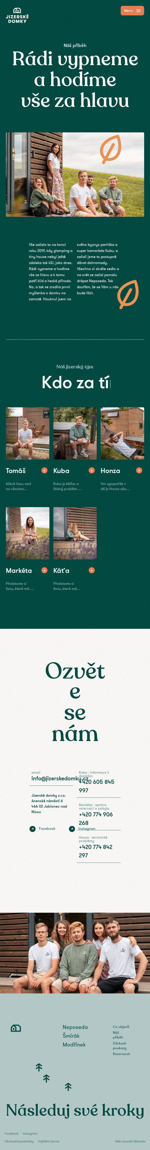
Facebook (11, 1133)
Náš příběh (118, 1035)
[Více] (44, 470)
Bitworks (140, 1141)
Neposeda (75, 1027)
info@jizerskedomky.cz (59, 778)
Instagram (30, 1133)
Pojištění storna (48, 1141)
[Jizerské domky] (17, 15)
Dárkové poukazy (119, 1045)
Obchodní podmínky (18, 1141)
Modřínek (74, 1044)
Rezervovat (121, 1054)
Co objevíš (121, 1026)
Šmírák (71, 1036)
